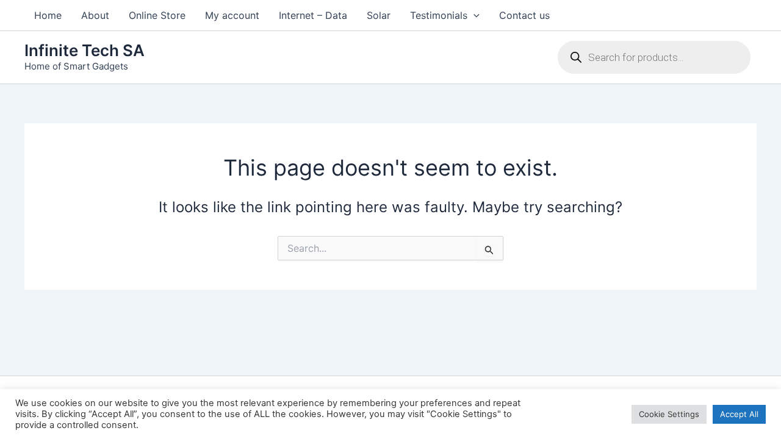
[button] (473, 15)
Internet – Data (313, 15)
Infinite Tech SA (84, 50)
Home (48, 15)
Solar (378, 15)
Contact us (524, 15)
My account (232, 15)
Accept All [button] (739, 414)
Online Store (157, 15)
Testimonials (438, 15)
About (95, 15)
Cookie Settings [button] (669, 414)
